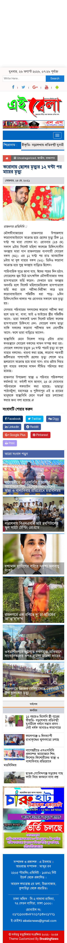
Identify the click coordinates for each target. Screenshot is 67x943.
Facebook (14, 419)
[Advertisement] (33, 34)
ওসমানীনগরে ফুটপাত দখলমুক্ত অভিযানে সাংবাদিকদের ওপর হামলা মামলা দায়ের (33, 653)
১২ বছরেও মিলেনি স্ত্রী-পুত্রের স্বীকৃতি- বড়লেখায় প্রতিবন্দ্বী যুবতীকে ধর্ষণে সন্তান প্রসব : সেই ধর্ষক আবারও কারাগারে (43, 722)
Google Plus (17, 435)
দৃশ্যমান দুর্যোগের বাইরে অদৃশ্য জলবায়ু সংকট (32, 568)
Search (54, 78)
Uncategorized (26, 158)
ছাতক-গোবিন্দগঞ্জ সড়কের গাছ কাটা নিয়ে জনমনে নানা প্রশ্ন (44, 775)
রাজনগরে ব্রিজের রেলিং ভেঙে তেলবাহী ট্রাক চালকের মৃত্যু (32, 690)
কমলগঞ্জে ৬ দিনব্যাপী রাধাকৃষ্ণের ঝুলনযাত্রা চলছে (42, 738)
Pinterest (41, 435)
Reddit (34, 427)
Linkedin (13, 427)
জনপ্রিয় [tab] (33, 710)
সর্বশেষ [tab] (33, 704)
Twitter (36, 419)
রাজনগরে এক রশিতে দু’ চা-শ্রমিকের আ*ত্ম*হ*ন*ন (30, 616)
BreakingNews (48, 939)
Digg (55, 419)
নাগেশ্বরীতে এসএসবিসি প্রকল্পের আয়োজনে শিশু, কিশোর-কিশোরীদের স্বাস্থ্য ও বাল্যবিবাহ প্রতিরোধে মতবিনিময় (33, 486)
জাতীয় (40, 158)
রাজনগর (50, 158)
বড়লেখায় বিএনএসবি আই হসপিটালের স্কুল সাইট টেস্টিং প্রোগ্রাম (31, 525)
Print (11, 443)
